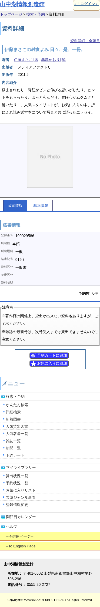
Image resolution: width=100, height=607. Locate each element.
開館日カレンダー (21, 517)
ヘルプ (11, 527)
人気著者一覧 (17, 434)
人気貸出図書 (17, 426)
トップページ (11, 14)
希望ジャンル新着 (21, 497)
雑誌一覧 (13, 441)
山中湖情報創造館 (22, 4)
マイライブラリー (21, 467)
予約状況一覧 (17, 483)
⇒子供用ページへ (20, 536)
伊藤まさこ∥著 (26, 60)
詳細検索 (13, 412)
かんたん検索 (17, 405)
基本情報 (40, 206)
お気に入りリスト (21, 490)
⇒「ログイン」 (86, 4)
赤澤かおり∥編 (53, 60)
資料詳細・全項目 (85, 41)
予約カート (15, 455)
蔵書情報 (15, 206)
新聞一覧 (13, 448)
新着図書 (13, 419)
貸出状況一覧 (17, 476)
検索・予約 (35, 14)
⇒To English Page (21, 546)
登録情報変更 (17, 505)
